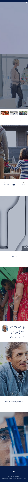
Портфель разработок (5, 184)
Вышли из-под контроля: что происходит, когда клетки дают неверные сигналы (4, 119)
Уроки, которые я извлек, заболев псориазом (13, 118)
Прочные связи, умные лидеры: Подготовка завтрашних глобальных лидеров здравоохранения (23, 119)
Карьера (23, 184)
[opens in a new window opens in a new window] (5, 182)
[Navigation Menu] (26, 2)
